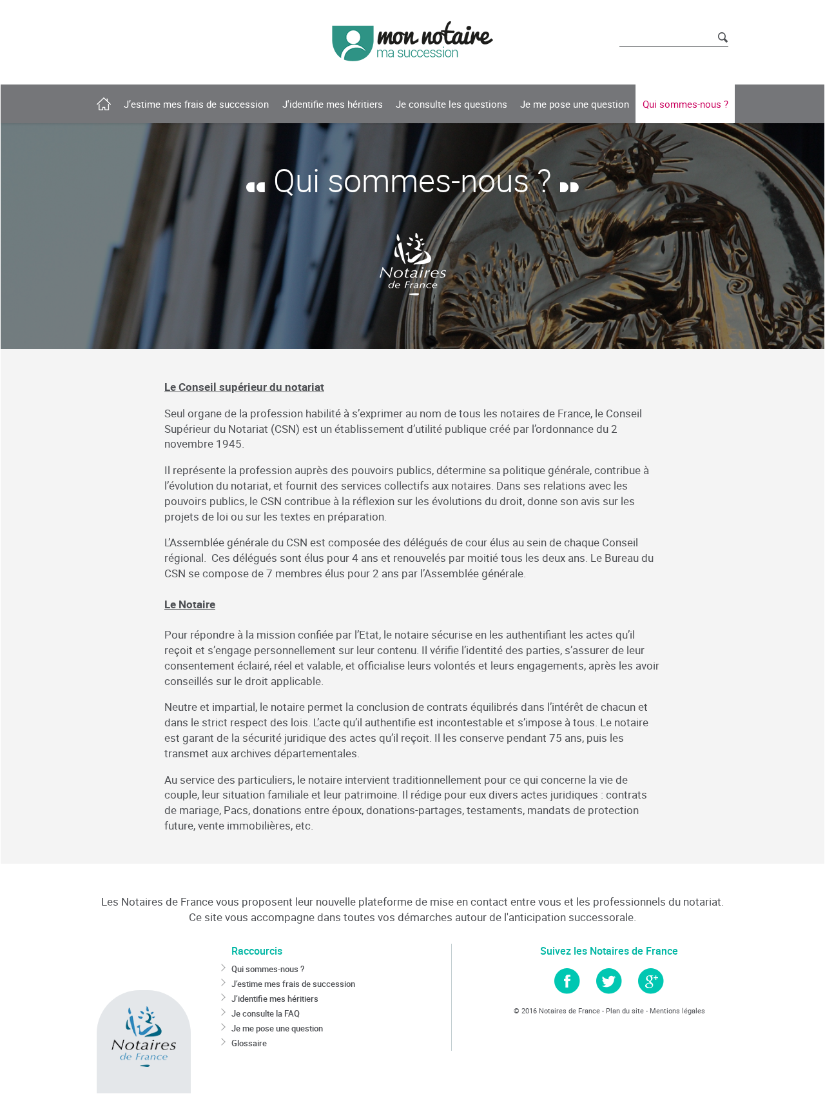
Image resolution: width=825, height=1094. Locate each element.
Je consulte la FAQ (265, 1013)
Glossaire (249, 1043)
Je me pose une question (277, 1028)
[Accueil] (412, 41)
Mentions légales (677, 1010)
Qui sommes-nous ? (267, 969)
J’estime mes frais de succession (293, 984)
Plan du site (625, 1010)
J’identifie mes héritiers (274, 998)
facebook (567, 981)
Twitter (609, 981)
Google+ (651, 981)
